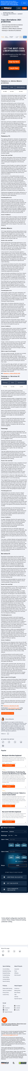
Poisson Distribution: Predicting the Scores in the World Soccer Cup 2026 (14, 773)
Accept (24, 3)
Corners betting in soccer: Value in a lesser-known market (13, 794)
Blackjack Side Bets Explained (11, 755)
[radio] (10, 835)
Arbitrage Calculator (15, 877)
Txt (21, 37)
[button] (8, 966)
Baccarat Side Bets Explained (11, 812)
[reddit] (21, 742)
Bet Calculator (12, 883)
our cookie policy (15, 4)
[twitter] (15, 742)
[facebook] (9, 742)
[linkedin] (3, 746)
